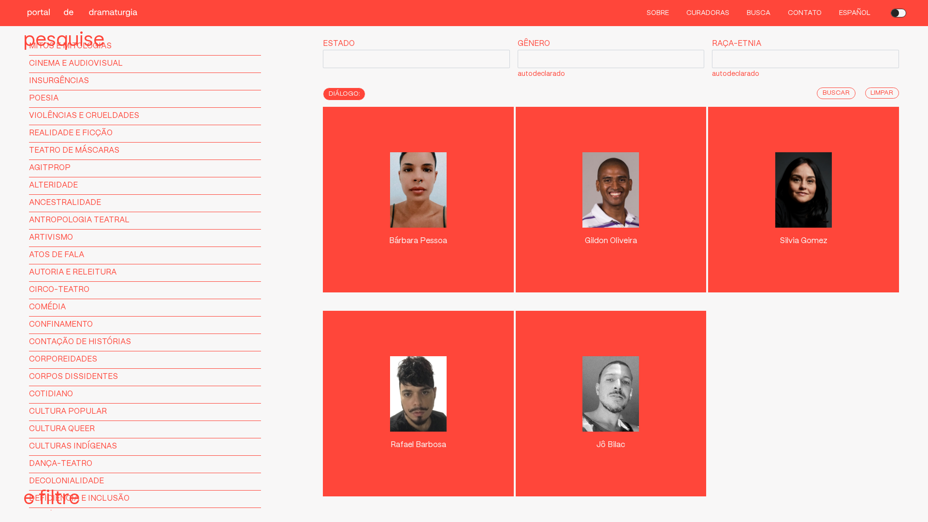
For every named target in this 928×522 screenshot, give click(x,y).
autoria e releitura (72, 272)
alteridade (53, 185)
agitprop (50, 168)
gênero (534, 43)
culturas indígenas (73, 446)
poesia (43, 98)
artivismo (51, 237)
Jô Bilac (610, 445)
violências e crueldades (84, 115)
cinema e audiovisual (76, 63)
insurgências (59, 81)
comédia (47, 307)
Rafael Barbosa (418, 445)
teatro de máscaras (74, 150)
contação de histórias (80, 342)
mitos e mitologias (70, 46)
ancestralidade (65, 202)
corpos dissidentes (73, 376)
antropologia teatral (79, 220)
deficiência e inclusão (79, 498)
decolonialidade (66, 481)
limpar (881, 93)
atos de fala (56, 255)
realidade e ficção (71, 133)
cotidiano (51, 394)
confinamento (61, 324)
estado (339, 43)
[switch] (898, 13)
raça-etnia (736, 43)
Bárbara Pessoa (418, 241)
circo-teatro (59, 289)
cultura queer (62, 429)
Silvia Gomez (803, 241)
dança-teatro (60, 463)
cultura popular (68, 411)
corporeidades (63, 359)
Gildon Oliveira (611, 241)
